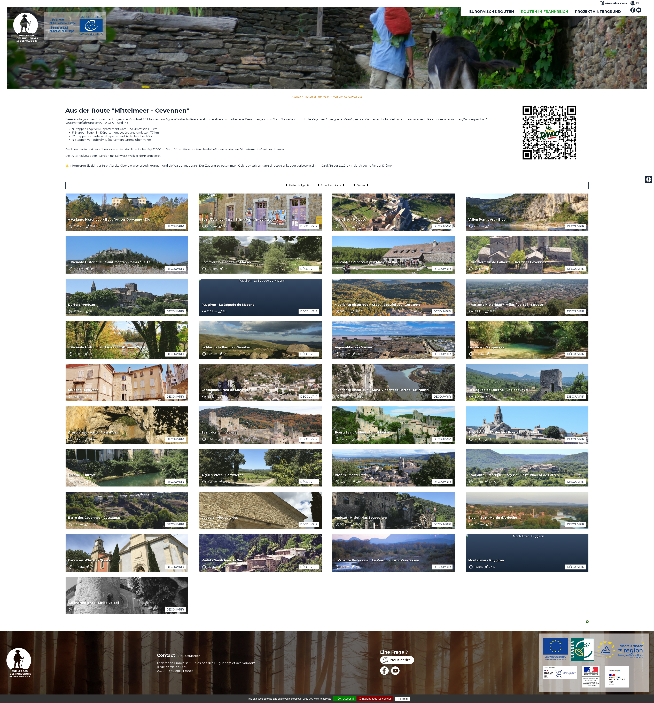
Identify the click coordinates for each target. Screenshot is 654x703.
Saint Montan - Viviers (218, 432)
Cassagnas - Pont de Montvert (225, 390)
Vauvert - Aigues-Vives (219, 517)
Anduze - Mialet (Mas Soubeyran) (361, 517)
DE (638, 3)
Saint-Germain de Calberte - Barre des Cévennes (507, 262)
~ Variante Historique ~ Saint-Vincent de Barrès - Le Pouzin (382, 390)
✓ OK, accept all (344, 698)
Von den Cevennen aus (347, 96)
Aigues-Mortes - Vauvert (354, 347)
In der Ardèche (361, 165)
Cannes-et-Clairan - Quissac (90, 560)
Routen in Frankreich (544, 11)
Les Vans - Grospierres (486, 347)
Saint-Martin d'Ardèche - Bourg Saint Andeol (503, 432)
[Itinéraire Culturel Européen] (75, 33)
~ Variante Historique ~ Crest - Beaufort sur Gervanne (377, 304)
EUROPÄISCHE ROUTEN (491, 11)
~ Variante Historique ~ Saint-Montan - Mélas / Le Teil (110, 262)
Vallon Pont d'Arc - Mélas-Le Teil (93, 603)
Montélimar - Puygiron (486, 560)
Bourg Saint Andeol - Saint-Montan (362, 432)
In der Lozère (339, 165)
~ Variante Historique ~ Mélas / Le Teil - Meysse (505, 304)
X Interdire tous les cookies (375, 698)
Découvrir (175, 226)
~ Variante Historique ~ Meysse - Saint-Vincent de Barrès (513, 475)
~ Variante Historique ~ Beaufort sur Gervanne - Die (109, 219)
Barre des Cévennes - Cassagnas (94, 517)
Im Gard (322, 165)
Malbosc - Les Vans (83, 390)
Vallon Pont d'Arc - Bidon (488, 219)
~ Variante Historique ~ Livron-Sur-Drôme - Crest (106, 347)
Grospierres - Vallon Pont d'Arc (92, 432)
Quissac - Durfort (82, 475)
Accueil (296, 96)
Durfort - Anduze (81, 304)
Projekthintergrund (598, 11)
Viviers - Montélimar (351, 475)
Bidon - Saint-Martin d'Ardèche (492, 517)
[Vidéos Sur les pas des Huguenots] (638, 11)
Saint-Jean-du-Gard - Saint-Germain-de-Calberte (239, 219)
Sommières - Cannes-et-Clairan (226, 262)
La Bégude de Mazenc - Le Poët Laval (498, 390)
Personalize (402, 699)
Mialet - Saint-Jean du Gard (222, 560)
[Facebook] (632, 11)
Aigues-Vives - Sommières (222, 475)
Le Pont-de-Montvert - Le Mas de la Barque (369, 262)
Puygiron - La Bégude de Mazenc (227, 304)
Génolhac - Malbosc (350, 219)
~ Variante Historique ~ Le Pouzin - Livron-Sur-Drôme (377, 560)
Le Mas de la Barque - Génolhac (226, 347)
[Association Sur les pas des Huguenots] (25, 40)
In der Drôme (382, 165)
